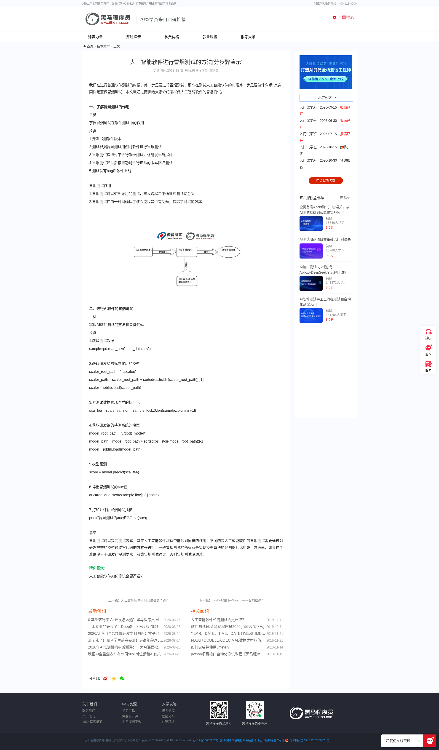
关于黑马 (88, 716)
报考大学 (248, 37)
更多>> (345, 198)
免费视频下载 (131, 721)
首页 (90, 46)
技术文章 (103, 46)
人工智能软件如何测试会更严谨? (115, 576)
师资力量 (95, 37)
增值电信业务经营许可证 (247, 740)
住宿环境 (168, 721)
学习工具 (128, 711)
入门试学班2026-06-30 (325, 124)
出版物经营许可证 (273, 740)
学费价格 (171, 37)
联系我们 (88, 711)
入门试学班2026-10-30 (325, 163)
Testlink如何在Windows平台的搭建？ (232, 600)
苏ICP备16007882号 (206, 740)
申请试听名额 (325, 180)
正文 (116, 46)
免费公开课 (130, 716)
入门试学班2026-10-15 (325, 150)
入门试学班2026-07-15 (325, 137)
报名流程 (168, 711)
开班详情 (133, 37)
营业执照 (225, 740)
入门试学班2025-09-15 (325, 110)
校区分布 (168, 716)
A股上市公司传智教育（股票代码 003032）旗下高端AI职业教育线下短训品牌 (129, 3)
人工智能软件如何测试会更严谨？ (138, 600)
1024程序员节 (92, 721)
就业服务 (210, 37)
